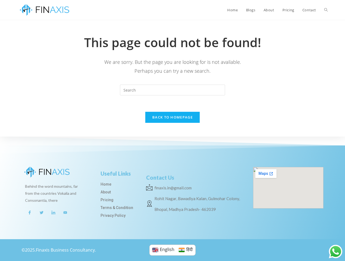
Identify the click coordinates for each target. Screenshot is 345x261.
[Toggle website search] (326, 10)
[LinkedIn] (53, 212)
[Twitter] (41, 212)
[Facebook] (30, 212)
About (106, 192)
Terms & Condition (117, 208)
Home (106, 184)
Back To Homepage (172, 117)
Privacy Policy (113, 215)
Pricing (107, 200)
